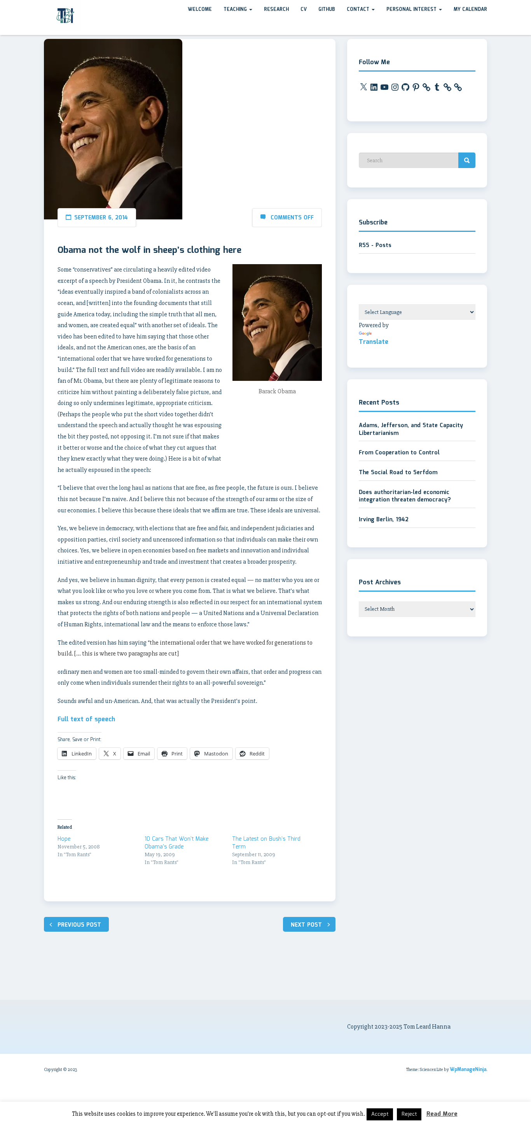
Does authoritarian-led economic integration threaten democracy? (405, 496)
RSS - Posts (375, 245)
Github (326, 9)
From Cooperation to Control (399, 453)
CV (303, 9)
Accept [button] (379, 1114)
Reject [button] (409, 1114)
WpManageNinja (468, 1069)
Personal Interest (412, 9)
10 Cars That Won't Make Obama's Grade (176, 843)
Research (276, 9)
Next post (306, 925)
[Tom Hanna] (44, 7)
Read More (442, 1114)
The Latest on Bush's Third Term (266, 843)
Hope (64, 839)
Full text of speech (86, 719)
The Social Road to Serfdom (398, 472)
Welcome (200, 9)
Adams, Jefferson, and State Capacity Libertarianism (411, 429)
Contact (359, 9)
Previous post (79, 925)
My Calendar (470, 9)
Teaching (236, 9)
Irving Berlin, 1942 (384, 519)
